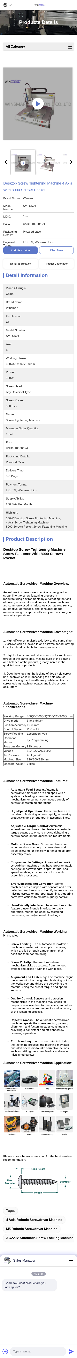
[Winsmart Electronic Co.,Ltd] (40, 5)
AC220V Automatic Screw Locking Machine (40, 1238)
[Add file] (5, 1351)
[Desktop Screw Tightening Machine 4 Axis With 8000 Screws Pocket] (38, 103)
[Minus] (71, 1260)
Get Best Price (20, 250)
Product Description (56, 263)
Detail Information (20, 263)
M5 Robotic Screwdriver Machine (31, 1229)
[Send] (71, 1351)
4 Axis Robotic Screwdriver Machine (34, 1220)
